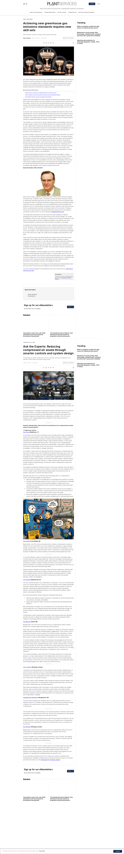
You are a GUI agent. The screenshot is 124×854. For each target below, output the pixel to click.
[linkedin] (46, 42)
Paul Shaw (26, 429)
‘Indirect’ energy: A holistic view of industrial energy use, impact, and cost (40, 92)
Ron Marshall (26, 716)
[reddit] (50, 42)
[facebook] (43, 42)
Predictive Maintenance (36, 12)
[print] (73, 42)
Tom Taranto (26, 574)
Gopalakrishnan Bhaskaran (30, 689)
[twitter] (48, 42)
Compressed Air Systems (29, 342)
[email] (53, 42)
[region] (62, 851)
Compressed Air (72, 12)
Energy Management (28, 19)
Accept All (118, 851)
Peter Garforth (27, 38)
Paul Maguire (26, 616)
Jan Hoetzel (26, 538)
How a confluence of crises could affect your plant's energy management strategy (42, 94)
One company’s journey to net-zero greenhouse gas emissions (38, 96)
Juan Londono (27, 659)
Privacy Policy (42, 850)
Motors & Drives (62, 12)
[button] (24, 4)
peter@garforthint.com (58, 211)
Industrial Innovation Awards (86, 12)
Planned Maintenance (50, 12)
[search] (27, 4)
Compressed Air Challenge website (50, 746)
